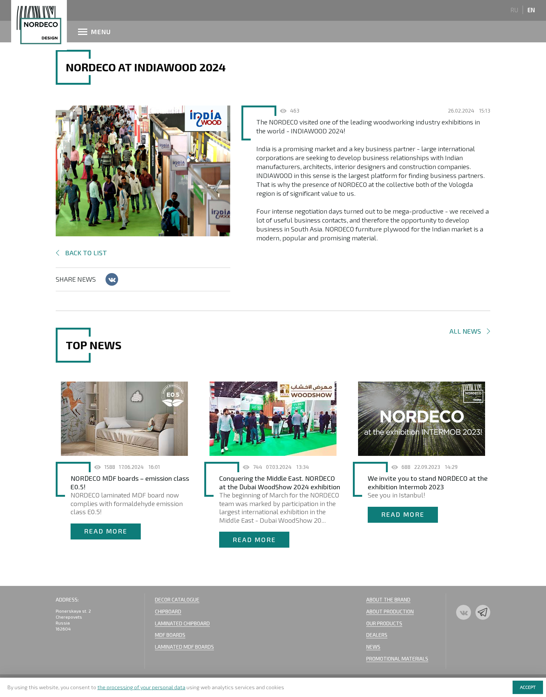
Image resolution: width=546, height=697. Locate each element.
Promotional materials (397, 658)
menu (101, 31)
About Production (390, 611)
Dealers (376, 635)
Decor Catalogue (177, 599)
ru (514, 9)
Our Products (384, 623)
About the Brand (388, 599)
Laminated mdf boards (184, 646)
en (531, 9)
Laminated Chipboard (182, 623)
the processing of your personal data (141, 687)
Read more (105, 531)
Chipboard (168, 611)
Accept (528, 687)
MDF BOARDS (170, 635)
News (373, 646)
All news (465, 331)
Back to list (86, 252)
